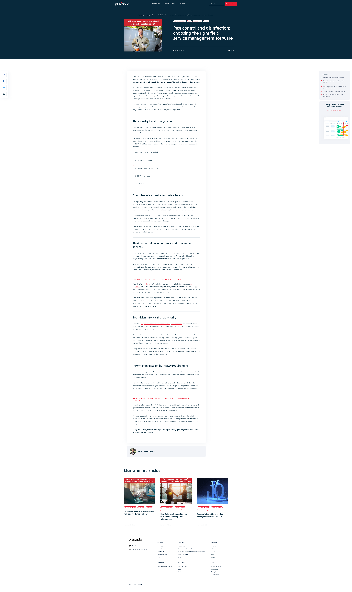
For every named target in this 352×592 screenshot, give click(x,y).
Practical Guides (182, 566)
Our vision (160, 546)
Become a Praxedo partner (164, 566)
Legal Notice (214, 569)
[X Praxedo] (141, 585)
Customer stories (162, 554)
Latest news (214, 549)
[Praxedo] (122, 4)
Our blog (147, 15)
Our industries (161, 549)
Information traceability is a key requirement (333, 95)
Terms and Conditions (217, 566)
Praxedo (140, 15)
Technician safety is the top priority (334, 91)
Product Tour (181, 546)
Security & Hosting (183, 554)
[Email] (4, 93)
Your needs (160, 551)
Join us (213, 551)
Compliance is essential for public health (333, 82)
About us (213, 546)
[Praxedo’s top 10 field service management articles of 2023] (212, 491)
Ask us (212, 554)
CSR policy (214, 557)
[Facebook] (4, 75)
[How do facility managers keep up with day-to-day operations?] (139, 491)
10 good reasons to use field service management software (161, 324)
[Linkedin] (4, 81)
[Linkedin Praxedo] (139, 585)
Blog (179, 569)
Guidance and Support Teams (186, 549)
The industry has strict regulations (333, 77)
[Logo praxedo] (143, 540)
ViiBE (179, 557)
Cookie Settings (215, 574)
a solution (147, 284)
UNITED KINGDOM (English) (139, 549)
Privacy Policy (214, 572)
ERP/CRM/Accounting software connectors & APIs (191, 551)
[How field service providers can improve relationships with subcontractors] (176, 491)
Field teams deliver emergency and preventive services (334, 87)
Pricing (174, 4)
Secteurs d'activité (157, 15)
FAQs (179, 572)
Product (166, 4)
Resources (183, 4)
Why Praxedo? (156, 4)
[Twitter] (4, 87)
